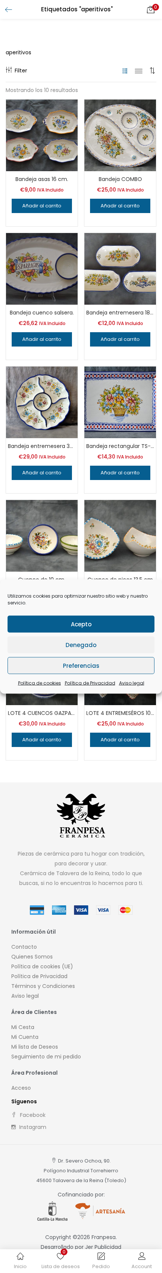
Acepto (81, 624)
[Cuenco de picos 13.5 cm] (120, 535)
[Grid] (125, 70)
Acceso (21, 1088)
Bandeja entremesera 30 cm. (42, 446)
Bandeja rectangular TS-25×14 (120, 446)
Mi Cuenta (24, 1037)
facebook (32, 1115)
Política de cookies (39, 683)
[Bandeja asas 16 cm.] (42, 135)
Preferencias (81, 665)
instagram (32, 1127)
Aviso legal (131, 683)
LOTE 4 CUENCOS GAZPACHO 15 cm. (42, 713)
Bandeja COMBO (120, 179)
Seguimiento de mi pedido (46, 1056)
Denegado (81, 645)
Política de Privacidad (90, 683)
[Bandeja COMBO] (120, 135)
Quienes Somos (32, 956)
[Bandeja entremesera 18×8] (120, 268)
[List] (138, 70)
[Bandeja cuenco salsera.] (42, 268)
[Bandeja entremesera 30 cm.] (42, 402)
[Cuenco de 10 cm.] (42, 535)
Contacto (24, 947)
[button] (150, 9)
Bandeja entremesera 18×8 (120, 312)
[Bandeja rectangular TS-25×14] (120, 402)
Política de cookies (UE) (42, 966)
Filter (21, 70)
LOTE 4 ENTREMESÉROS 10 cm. (120, 713)
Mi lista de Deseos (34, 1047)
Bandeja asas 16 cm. (41, 179)
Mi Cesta (22, 1027)
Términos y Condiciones (43, 986)
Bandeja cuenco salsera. (42, 312)
